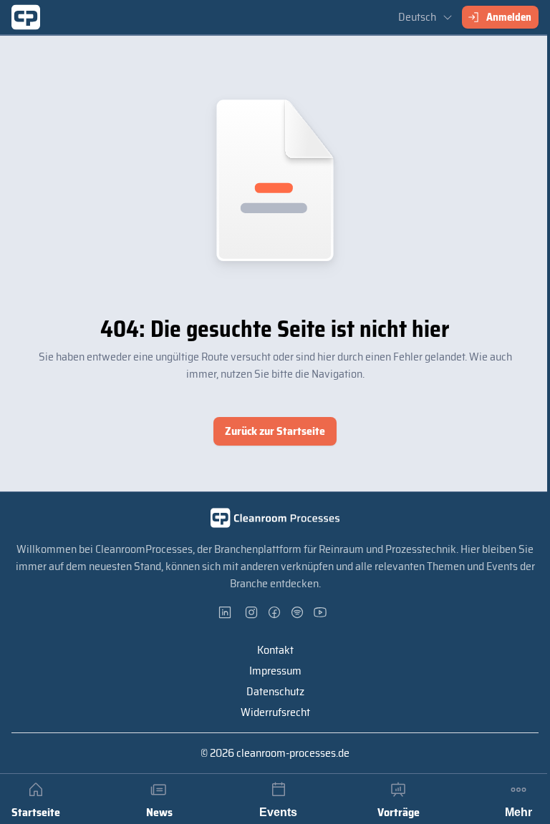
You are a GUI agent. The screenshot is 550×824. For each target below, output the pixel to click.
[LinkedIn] (229, 612)
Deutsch (417, 17)
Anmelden (508, 17)
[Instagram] (252, 612)
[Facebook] (275, 612)
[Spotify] (297, 612)
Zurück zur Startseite (275, 431)
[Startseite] (25, 17)
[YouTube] (320, 612)
